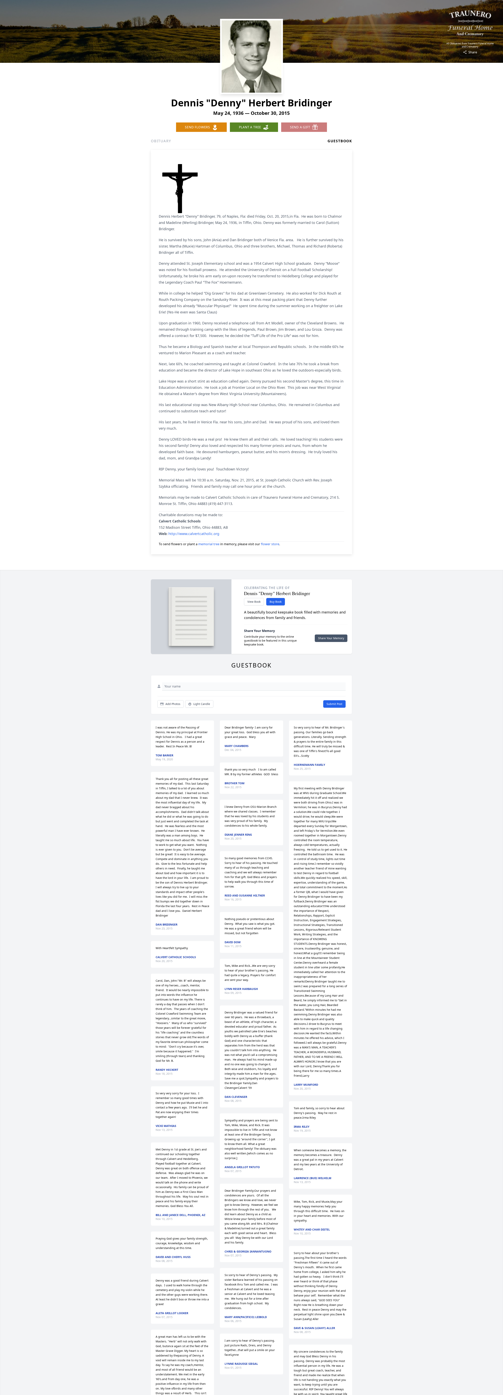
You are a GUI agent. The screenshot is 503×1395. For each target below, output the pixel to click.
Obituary (161, 141)
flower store (270, 544)
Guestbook (340, 141)
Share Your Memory (331, 638)
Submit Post (334, 704)
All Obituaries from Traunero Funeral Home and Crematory (470, 45)
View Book (254, 601)
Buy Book (276, 601)
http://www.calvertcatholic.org (193, 533)
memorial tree (208, 544)
